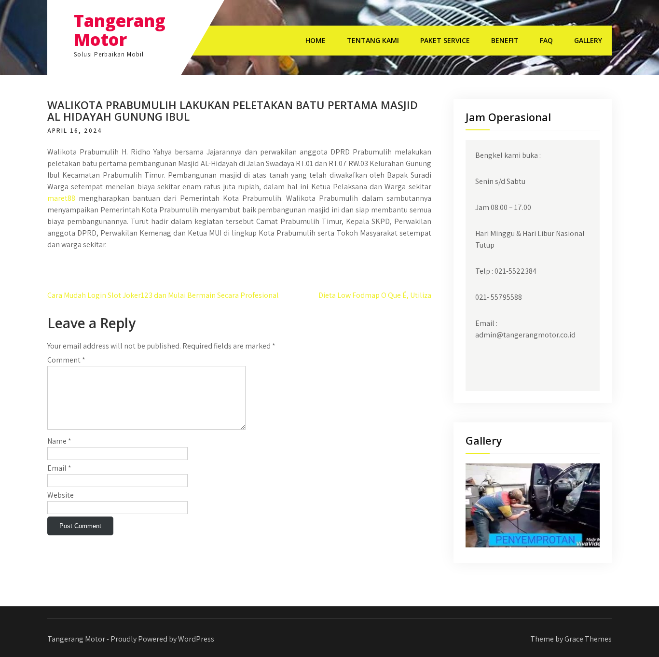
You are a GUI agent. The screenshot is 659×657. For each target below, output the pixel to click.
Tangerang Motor (119, 30)
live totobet (66, 271)
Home (315, 40)
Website (60, 495)
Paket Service (445, 40)
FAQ (546, 40)
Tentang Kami (373, 40)
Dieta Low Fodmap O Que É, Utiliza (374, 295)
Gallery (588, 40)
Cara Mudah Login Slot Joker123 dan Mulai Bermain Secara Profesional (163, 295)
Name (59, 441)
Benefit (505, 40)
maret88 (61, 198)
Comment (66, 360)
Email (59, 468)
